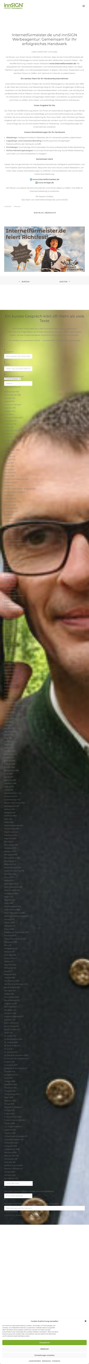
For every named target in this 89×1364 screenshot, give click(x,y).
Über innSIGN (14, 1311)
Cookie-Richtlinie (35, 1361)
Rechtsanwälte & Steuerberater (22, 1297)
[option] (44, 391)
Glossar (53, 1284)
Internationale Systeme (61, 1257)
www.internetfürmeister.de (62, 63)
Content (54, 1254)
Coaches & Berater (16, 1284)
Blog (52, 1281)
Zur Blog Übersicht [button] (45, 213)
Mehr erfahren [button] (23, 1267)
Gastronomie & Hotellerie (19, 1287)
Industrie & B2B (15, 1294)
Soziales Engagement (18, 1317)
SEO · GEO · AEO (57, 1241)
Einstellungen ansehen (45, 1355)
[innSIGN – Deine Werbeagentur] (14, 6)
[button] (85, 1321)
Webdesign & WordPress (61, 1244)
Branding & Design (58, 1247)
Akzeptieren (44, 1342)
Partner (11, 1314)
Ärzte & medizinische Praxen (21, 1281)
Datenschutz (46, 1361)
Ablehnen (44, 1349)
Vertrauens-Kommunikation (63, 1260)
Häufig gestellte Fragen (61, 1287)
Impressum (56, 1361)
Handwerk (12, 1290)
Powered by (16, 1215)
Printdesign (55, 1251)
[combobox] (12, 379)
